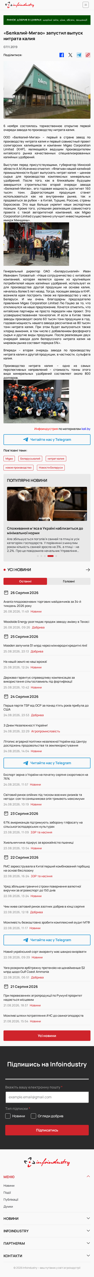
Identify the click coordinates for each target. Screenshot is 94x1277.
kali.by (86, 429)
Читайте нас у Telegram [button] (50, 439)
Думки (8, 1206)
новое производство (18, 467)
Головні (69, 581)
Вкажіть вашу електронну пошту (32, 1087)
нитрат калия (56, 458)
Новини (8, 1185)
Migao (9, 458)
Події (7, 1192)
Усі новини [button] (47, 1035)
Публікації (10, 1199)
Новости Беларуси (51, 467)
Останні (25, 581)
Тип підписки (16, 1108)
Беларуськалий (30, 458)
